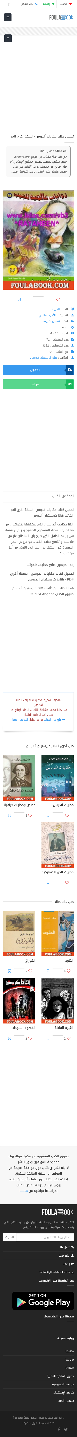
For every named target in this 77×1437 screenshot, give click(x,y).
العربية (56, 309)
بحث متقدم (27, 4)
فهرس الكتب (66, 1401)
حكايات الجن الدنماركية (58, 872)
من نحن (69, 1359)
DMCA (70, 1368)
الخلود (69, 961)
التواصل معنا (20, 720)
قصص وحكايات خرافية (19, 805)
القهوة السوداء (23, 1028)
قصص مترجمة (51, 321)
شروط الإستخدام (63, 1392)
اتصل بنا (65, 1247)
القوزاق (29, 961)
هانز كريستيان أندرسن (43, 358)
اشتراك (9, 1237)
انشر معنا (65, 1255)
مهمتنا (64, 4)
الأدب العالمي (47, 315)
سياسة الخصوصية (63, 1384)
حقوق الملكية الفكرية (60, 1376)
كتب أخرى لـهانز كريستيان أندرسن (50, 746)
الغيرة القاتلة (64, 1028)
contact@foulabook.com (54, 1272)
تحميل (35, 370)
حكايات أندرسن (63, 805)
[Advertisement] (38, 87)
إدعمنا (67, 1264)
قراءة (35, 384)
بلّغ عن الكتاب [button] (52, 720)
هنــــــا (24, 1191)
